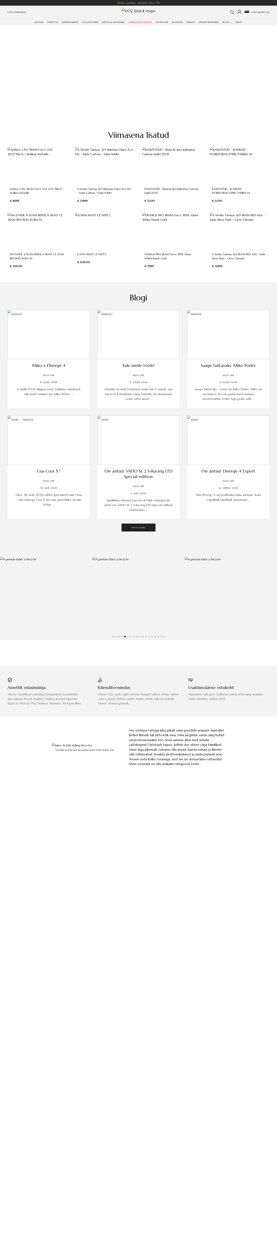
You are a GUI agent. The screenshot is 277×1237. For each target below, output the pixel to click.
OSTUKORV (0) (260, 12)
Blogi (138, 298)
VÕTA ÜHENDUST (17, 12)
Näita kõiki (138, 527)
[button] (113, 636)
